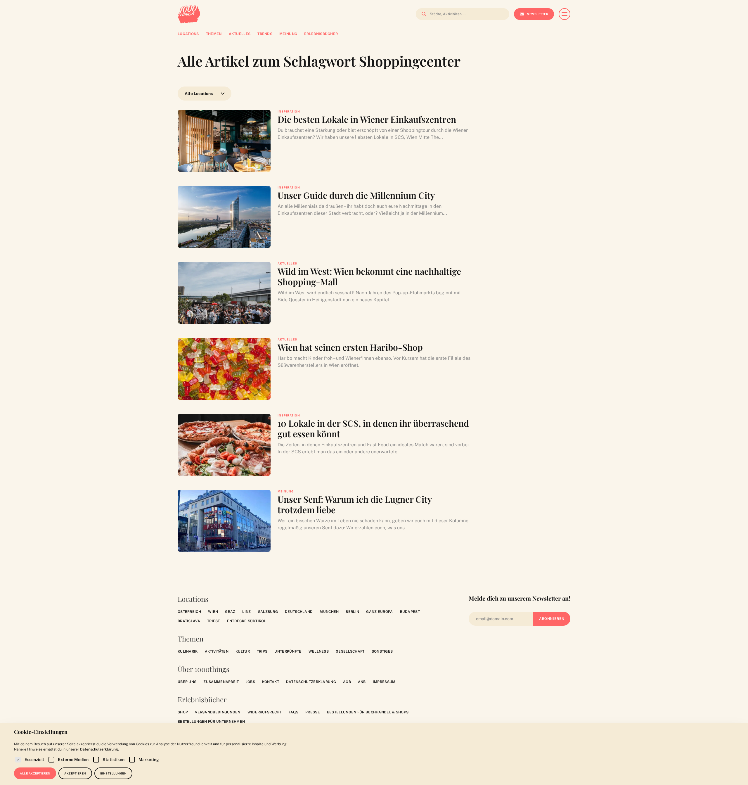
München (329, 612)
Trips (262, 651)
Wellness (319, 651)
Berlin (352, 612)
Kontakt (270, 682)
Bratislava (189, 621)
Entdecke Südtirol (246, 621)
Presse (312, 712)
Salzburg (268, 612)
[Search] (422, 14)
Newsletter (537, 14)
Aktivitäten (216, 651)
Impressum (384, 682)
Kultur (243, 651)
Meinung (286, 491)
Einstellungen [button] (113, 773)
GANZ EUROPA (379, 612)
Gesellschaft (350, 651)
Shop (183, 712)
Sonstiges (382, 651)
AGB (347, 682)
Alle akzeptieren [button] (35, 773)
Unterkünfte (287, 651)
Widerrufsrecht (264, 712)
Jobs (250, 682)
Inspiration (289, 111)
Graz (230, 612)
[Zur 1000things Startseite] (189, 14)
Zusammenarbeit (221, 682)
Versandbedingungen (217, 712)
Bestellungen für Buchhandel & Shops (368, 712)
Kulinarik (188, 651)
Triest (213, 621)
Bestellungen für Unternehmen (211, 722)
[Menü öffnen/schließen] (564, 14)
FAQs (293, 712)
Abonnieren (552, 619)
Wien (213, 612)
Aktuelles (287, 263)
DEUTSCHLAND (299, 612)
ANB (362, 682)
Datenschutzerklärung (311, 682)
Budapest (410, 612)
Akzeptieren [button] (75, 773)
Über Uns (187, 682)
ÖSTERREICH (189, 612)
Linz (246, 612)
